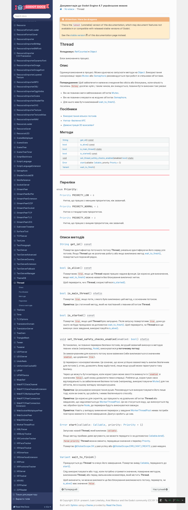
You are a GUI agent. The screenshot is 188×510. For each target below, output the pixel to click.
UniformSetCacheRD (26, 366)
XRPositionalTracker (26, 466)
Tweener (21, 347)
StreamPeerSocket (26, 208)
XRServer (21, 471)
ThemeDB (21, 278)
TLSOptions (22, 319)
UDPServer (22, 352)
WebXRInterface (25, 420)
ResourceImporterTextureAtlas (31, 115)
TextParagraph (24, 245)
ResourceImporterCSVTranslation (25, 54)
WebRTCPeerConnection (28, 398)
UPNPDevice (23, 375)
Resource (21, 25)
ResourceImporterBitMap (29, 44)
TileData (21, 310)
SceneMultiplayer (25, 138)
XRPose (20, 462)
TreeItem (21, 333)
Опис (21, 287)
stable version (77, 35)
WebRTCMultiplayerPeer (28, 394)
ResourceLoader (24, 124)
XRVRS (20, 480)
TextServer (22, 250)
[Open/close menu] (15, 25)
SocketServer (23, 185)
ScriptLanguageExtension (29, 166)
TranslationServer (25, 328)
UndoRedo (22, 361)
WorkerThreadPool (25, 424)
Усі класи (69, 9)
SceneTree (21, 147)
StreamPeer (22, 189)
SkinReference (23, 180)
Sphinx (74, 505)
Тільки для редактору (26, 494)
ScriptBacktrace (24, 157)
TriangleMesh (23, 338)
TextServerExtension (26, 264)
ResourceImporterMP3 (27, 82)
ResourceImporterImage (28, 65)
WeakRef (21, 380)
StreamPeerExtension (27, 198)
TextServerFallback (26, 269)
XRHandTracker (24, 448)
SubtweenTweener (25, 227)
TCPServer (22, 236)
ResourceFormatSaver (27, 34)
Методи (22, 296)
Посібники (23, 292)
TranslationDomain (25, 324)
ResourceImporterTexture (29, 110)
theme (89, 505)
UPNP (19, 370)
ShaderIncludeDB (25, 175)
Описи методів (25, 305)
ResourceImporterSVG (27, 105)
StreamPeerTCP (24, 213)
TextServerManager (26, 273)
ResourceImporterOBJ (27, 86)
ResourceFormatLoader (28, 30)
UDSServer (22, 356)
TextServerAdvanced (26, 254)
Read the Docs (114, 505)
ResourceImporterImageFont (30, 70)
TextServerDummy (25, 259)
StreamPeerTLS (24, 217)
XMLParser (22, 429)
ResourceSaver (24, 129)
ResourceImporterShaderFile (30, 100)
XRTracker (21, 476)
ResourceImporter (25, 39)
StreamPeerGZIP (25, 203)
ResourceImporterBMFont (29, 48)
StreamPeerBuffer (25, 194)
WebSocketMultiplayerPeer (29, 410)
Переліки (23, 301)
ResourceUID (23, 133)
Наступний (159, 489)
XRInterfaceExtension (27, 457)
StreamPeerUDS (24, 222)
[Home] (61, 9)
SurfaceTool (22, 231)
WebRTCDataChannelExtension (32, 389)
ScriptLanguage (24, 161)
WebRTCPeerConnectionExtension (28, 404)
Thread (20, 283)
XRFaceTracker (24, 443)
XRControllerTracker (26, 438)
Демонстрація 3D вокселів (77, 125)
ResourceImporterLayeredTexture (29, 76)
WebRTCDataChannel (27, 384)
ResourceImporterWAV (28, 119)
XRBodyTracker (24, 434)
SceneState (22, 142)
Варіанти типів (23, 499)
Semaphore (22, 171)
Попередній (70, 489)
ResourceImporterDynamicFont (31, 60)
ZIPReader (22, 490)
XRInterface (22, 452)
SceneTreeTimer (24, 152)
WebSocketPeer (24, 415)
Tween (20, 342)
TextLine (21, 240)
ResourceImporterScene (28, 96)
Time (19, 314)
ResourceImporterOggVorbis (30, 91)
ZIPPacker (22, 485)
